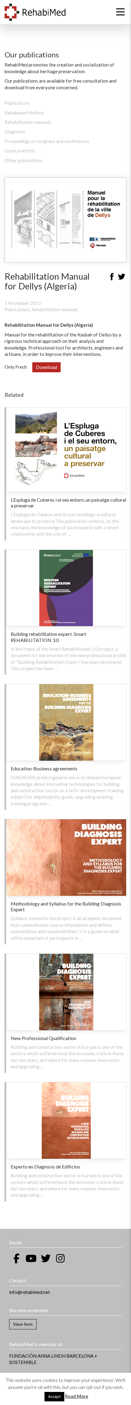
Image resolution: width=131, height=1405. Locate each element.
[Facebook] (112, 277)
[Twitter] (121, 277)
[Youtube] (31, 1258)
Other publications (23, 160)
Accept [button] (54, 1396)
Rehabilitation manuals (28, 122)
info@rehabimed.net (29, 1292)
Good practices (20, 150)
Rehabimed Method (24, 112)
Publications (17, 103)
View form (23, 1324)
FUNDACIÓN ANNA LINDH (37, 1356)
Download (46, 367)
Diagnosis (15, 131)
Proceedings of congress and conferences (47, 141)
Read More (76, 1396)
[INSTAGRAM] (60, 1258)
